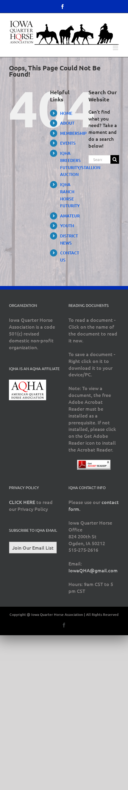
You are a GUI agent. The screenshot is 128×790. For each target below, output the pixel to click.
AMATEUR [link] (70, 216)
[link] (62, 6)
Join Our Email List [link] (33, 547)
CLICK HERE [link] (22, 502)
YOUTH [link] (67, 225)
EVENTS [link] (68, 143)
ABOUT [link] (67, 123)
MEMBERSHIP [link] (73, 133)
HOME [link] (66, 113)
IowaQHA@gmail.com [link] (93, 570)
